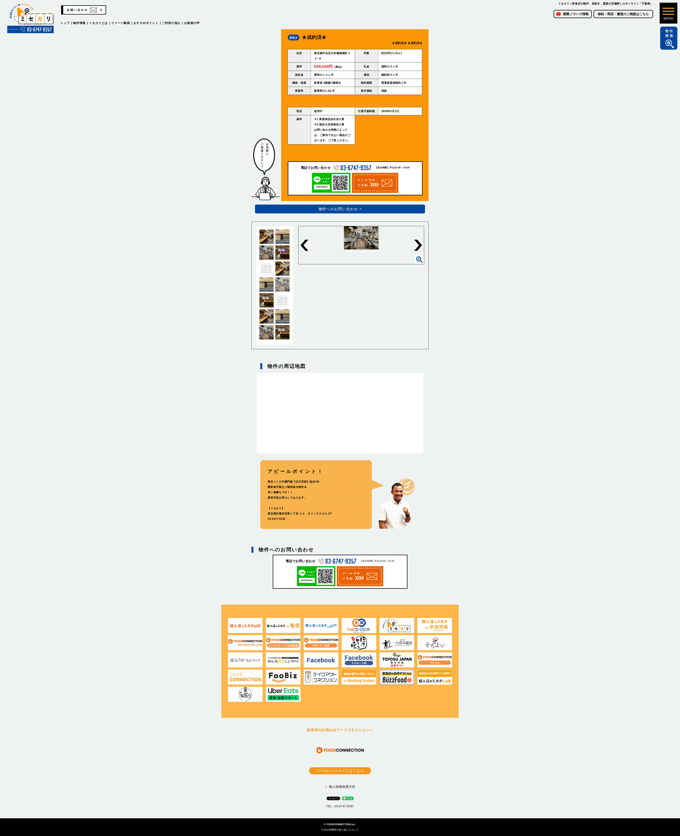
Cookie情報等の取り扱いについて (340, 829)
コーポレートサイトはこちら (340, 771)
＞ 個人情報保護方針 (340, 786)
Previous (304, 245)
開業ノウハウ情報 (576, 14)
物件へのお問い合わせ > (340, 209)
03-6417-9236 (276, 518)
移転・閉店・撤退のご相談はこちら (623, 14)
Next (418, 245)
